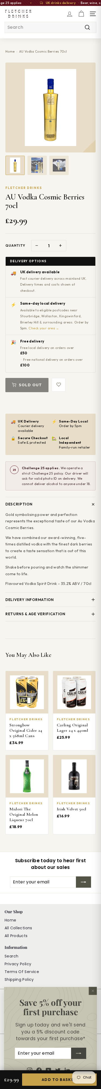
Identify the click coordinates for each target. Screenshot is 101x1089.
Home (10, 51)
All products (16, 935)
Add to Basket (59, 1079)
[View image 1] (15, 165)
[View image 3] (59, 165)
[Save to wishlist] (58, 385)
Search (11, 956)
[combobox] (50, 27)
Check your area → (44, 328)
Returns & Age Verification (35, 613)
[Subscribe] (78, 1053)
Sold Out (30, 385)
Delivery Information (29, 599)
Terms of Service (22, 971)
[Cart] (81, 14)
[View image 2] (37, 165)
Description (18, 504)
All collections (18, 928)
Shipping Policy (19, 979)
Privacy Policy (18, 964)
